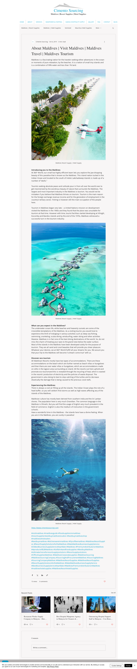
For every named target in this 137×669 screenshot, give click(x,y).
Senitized (68, 28)
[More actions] (104, 42)
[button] (113, 28)
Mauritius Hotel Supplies (83, 28)
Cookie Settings (117, 666)
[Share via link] (47, 575)
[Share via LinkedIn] (42, 575)
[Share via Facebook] (32, 575)
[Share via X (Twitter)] (37, 575)
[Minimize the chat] (131, 270)
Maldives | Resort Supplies (30, 28)
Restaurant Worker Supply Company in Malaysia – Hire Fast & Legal (34, 617)
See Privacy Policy (53, 666)
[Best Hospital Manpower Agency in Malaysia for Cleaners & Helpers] (68, 604)
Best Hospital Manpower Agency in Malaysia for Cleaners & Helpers (68, 617)
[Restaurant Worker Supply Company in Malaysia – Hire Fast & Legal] (35, 604)
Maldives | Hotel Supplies (52, 28)
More (97, 28)
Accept (128, 666)
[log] (116, 466)
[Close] (134, 665)
